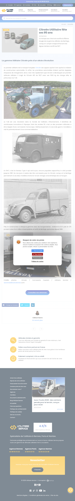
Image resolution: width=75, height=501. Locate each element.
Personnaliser (37, 258)
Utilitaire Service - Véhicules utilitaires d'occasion (7, 10)
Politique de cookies (37, 261)
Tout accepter (38, 251)
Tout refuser (38, 254)
